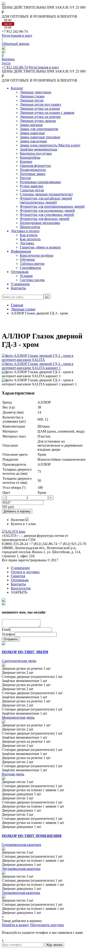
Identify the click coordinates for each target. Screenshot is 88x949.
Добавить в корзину (17, 511)
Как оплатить (30, 239)
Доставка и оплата (25, 231)
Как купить (28, 235)
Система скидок (32, 280)
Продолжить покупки (47, 925)
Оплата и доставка (25, 572)
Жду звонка (54, 945)
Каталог (17, 88)
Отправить (11, 639)
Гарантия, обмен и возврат (40, 247)
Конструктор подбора (36, 255)
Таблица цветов (32, 263)
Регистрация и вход (17, 35)
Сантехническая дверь (19, 661)
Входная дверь (13, 774)
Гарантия (18, 576)
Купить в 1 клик (23, 524)
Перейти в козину (15, 925)
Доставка (27, 243)
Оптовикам (19, 272)
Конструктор (21, 588)
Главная (17, 305)
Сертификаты (30, 268)
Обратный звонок (15, 44)
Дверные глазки (23, 309)
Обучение (27, 259)
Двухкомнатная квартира (21, 869)
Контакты (18, 288)
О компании (20, 284)
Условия (26, 276)
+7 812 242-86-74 (15, 67)
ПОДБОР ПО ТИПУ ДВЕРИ (25, 652)
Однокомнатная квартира (21, 845)
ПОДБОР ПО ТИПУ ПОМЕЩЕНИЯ (32, 836)
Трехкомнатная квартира (21, 893)
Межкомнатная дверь (18, 717)
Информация (21, 251)
